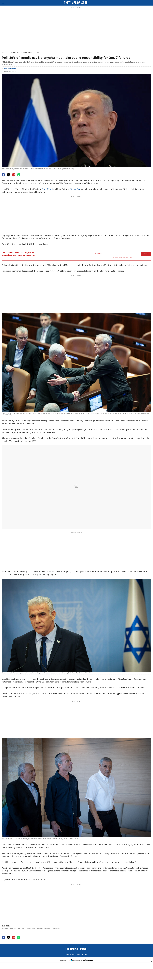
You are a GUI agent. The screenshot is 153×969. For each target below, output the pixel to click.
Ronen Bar (75, 189)
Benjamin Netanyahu (43, 928)
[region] (76, 29)
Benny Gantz (57, 928)
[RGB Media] (71, 960)
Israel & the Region (9, 928)
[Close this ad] (151, 961)
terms (130, 257)
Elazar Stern (31, 928)
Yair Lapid (21, 928)
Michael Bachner (10, 69)
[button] (3, 2)
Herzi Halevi (47, 189)
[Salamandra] (88, 960)
